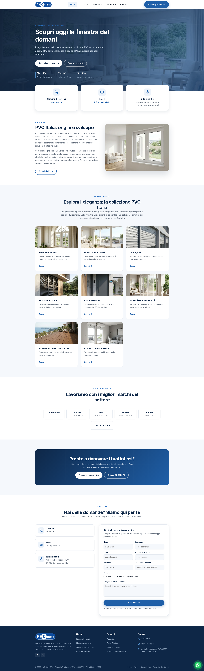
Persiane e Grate (83, 651)
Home (72, 4)
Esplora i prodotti (75, 63)
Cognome (139, 542)
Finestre (96, 4)
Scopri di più (44, 171)
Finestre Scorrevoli (83, 643)
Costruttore (133, 576)
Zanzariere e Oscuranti (85, 647)
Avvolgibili (111, 639)
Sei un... (107, 573)
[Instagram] (43, 655)
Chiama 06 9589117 (116, 475)
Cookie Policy (146, 667)
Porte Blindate (112, 643)
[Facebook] (37, 655)
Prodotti (110, 4)
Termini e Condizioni (161, 667)
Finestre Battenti (83, 639)
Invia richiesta (134, 603)
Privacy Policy (133, 667)
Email (106, 552)
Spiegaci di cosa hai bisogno (115, 582)
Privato (109, 576)
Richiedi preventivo (156, 4)
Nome (106, 542)
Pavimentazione (113, 647)
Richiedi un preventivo (49, 63)
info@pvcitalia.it (102, 102)
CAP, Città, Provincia (143, 563)
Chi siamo (84, 4)
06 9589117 (56, 102)
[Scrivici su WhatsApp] (198, 665)
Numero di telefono (142, 552)
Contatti (124, 4)
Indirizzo (107, 563)
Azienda (120, 576)
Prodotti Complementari (116, 651)
